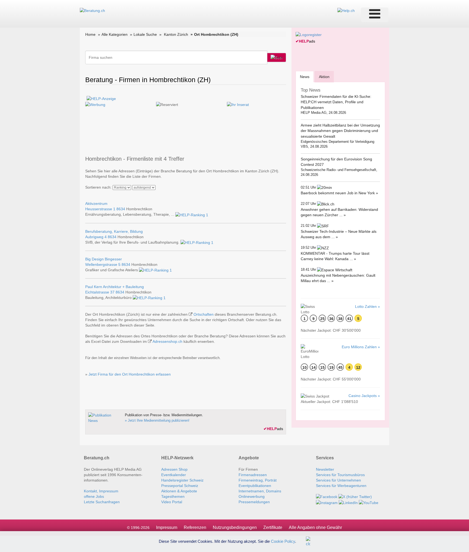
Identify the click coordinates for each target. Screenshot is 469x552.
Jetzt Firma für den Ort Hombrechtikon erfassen (129, 374)
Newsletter (325, 469)
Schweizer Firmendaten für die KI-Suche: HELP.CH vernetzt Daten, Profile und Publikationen (336, 102)
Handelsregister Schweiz (182, 480)
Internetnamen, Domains (260, 491)
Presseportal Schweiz (179, 485)
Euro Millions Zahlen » (361, 347)
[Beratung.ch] (92, 10)
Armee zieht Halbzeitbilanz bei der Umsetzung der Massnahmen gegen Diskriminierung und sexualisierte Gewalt (340, 130)
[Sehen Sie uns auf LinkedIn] (348, 502)
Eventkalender (173, 475)
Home (90, 34)
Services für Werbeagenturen (341, 485)
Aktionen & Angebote (179, 491)
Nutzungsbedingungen (235, 527)
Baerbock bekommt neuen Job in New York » (339, 193)
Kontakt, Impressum (101, 491)
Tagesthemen (173, 496)
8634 (120, 209)
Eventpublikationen (255, 485)
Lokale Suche (145, 34)
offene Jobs (94, 496)
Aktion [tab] (324, 77)
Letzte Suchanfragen (102, 502)
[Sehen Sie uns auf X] (355, 496)
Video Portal (171, 502)
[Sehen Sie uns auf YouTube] (368, 502)
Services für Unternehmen (338, 480)
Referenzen (195, 527)
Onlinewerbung (252, 496)
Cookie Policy (283, 541)
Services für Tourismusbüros (340, 475)
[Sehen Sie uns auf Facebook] (326, 496)
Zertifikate (272, 527)
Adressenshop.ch (167, 341)
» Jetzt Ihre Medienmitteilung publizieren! (157, 420)
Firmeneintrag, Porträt (258, 480)
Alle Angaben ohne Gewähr (315, 527)
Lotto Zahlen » (367, 306)
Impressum (166, 527)
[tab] (305, 76)
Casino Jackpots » (364, 395)
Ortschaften (204, 314)
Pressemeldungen (254, 502)
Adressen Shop (174, 469)
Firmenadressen (253, 475)
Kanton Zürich (176, 34)
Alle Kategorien (115, 34)
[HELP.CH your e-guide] (346, 10)
